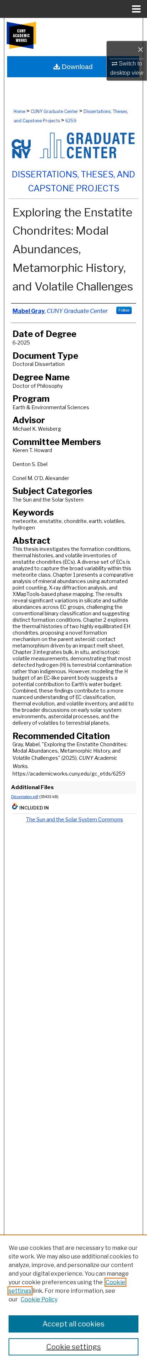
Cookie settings (73, 1347)
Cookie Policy (39, 1299)
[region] (73, 1299)
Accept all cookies (73, 1324)
